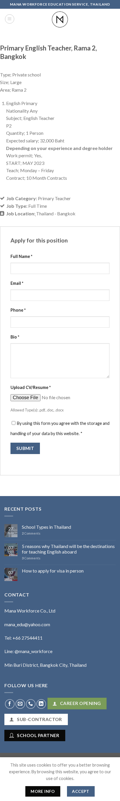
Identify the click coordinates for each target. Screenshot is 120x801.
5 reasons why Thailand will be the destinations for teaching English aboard (68, 548)
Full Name (21, 256)
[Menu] (9, 19)
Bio (14, 336)
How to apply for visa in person (53, 570)
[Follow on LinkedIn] (41, 704)
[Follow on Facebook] (10, 704)
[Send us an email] (20, 704)
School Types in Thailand (46, 527)
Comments (31, 533)
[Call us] (31, 704)
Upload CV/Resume (30, 387)
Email (16, 283)
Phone (18, 310)
